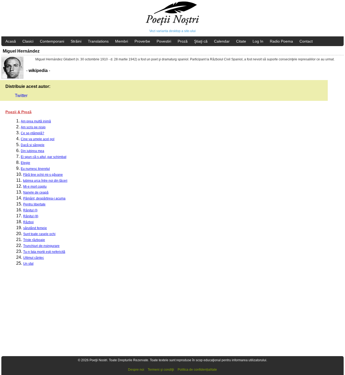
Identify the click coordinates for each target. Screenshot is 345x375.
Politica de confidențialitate (197, 369)
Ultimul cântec (33, 258)
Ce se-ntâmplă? (32, 133)
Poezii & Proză (18, 112)
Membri (121, 41)
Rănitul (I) (30, 210)
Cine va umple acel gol (37, 139)
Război (28, 222)
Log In (258, 41)
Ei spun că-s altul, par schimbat (43, 157)
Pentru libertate (34, 204)
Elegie (25, 163)
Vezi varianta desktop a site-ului (172, 31)
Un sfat (28, 264)
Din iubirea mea (32, 151)
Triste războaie (34, 240)
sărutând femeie (35, 228)
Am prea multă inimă (36, 121)
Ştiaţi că (201, 41)
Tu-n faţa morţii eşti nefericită (44, 252)
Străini (76, 41)
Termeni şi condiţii (161, 369)
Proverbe (142, 41)
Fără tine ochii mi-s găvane (43, 175)
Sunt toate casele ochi (39, 234)
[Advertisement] (161, 313)
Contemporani (52, 41)
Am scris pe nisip (33, 127)
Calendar (222, 41)
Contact (306, 41)
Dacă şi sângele (32, 145)
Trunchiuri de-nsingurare (41, 246)
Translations (98, 41)
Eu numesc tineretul (35, 169)
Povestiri (164, 41)
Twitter (21, 95)
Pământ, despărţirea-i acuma (44, 198)
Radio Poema (281, 41)
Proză (183, 41)
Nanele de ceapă (36, 192)
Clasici (27, 41)
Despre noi (136, 369)
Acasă (10, 41)
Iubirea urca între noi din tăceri (45, 181)
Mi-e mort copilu (35, 186)
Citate (241, 41)
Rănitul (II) (30, 216)
